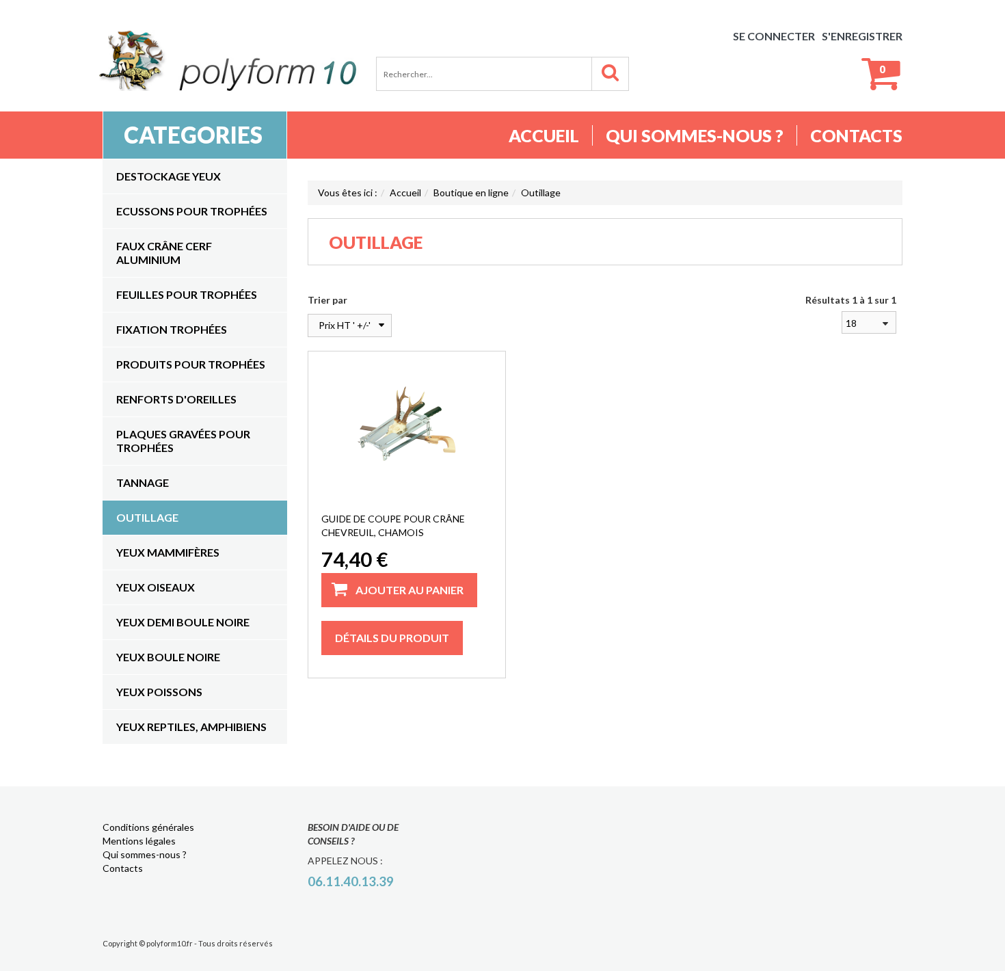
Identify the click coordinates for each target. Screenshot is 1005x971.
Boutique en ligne (471, 192)
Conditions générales (148, 827)
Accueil (544, 135)
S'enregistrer (862, 35)
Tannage (142, 482)
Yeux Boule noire (168, 656)
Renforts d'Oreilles (176, 399)
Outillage (147, 517)
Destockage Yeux (168, 176)
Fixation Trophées (171, 329)
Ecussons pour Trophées (191, 210)
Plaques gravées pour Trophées (183, 440)
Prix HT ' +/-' (345, 325)
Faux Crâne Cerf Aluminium (164, 252)
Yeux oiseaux (155, 587)
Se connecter (774, 35)
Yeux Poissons (159, 691)
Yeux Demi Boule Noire (183, 621)
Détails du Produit (392, 637)
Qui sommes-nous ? (694, 135)
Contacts (856, 135)
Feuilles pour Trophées (186, 294)
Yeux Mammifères (167, 552)
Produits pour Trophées (190, 364)
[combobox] (869, 322)
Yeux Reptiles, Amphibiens (191, 726)
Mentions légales (139, 841)
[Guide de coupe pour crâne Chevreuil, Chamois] (406, 423)
